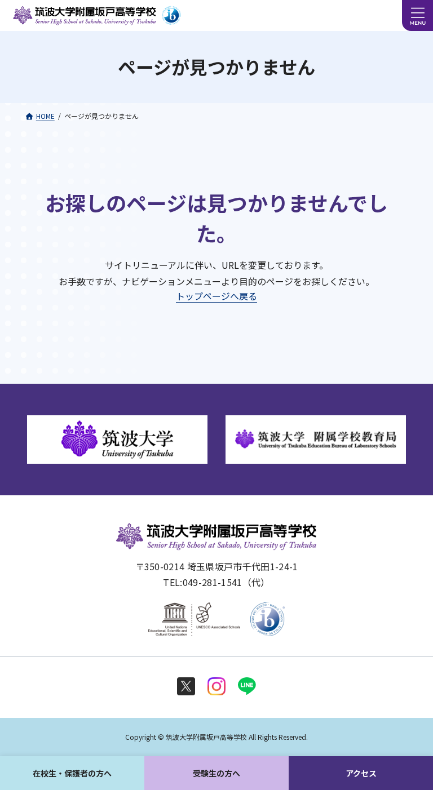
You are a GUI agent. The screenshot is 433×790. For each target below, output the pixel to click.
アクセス (361, 773)
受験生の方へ (216, 773)
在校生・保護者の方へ (72, 773)
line (247, 686)
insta (216, 686)
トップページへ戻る (216, 296)
